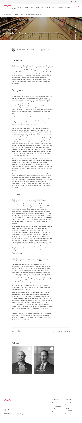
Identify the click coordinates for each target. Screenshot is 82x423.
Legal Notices (69, 399)
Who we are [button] (34, 7)
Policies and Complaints (68, 409)
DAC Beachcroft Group (57, 407)
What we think (19, 14)
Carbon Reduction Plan (70, 415)
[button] (78, 7)
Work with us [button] (68, 7)
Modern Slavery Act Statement (71, 404)
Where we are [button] (22, 7)
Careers (54, 403)
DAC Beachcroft (8, 14)
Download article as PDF (63, 331)
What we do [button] (45, 7)
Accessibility (55, 399)
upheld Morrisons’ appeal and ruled (39, 66)
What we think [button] (56, 7)
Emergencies (56, 412)
